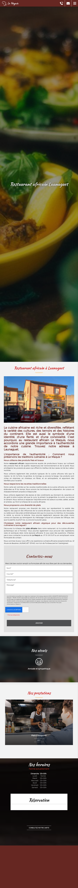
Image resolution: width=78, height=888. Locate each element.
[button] (74, 3)
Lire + (39, 740)
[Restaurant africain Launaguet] (39, 400)
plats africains (31, 528)
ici (20, 604)
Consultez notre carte (39, 828)
